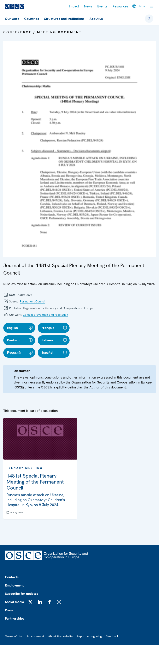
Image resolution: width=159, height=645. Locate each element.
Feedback (112, 636)
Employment (14, 585)
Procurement (35, 636)
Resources (120, 6)
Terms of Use (14, 636)
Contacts (12, 577)
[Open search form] (149, 18)
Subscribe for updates (21, 593)
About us (96, 19)
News (88, 6)
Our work (12, 19)
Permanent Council (32, 301)
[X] (30, 602)
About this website (60, 636)
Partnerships (14, 618)
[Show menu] (151, 6)
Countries (31, 19)
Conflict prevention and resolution (45, 315)
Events (102, 6)
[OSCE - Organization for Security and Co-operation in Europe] (14, 6)
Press (9, 610)
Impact (74, 6)
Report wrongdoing (89, 636)
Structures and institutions (64, 19)
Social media (14, 602)
